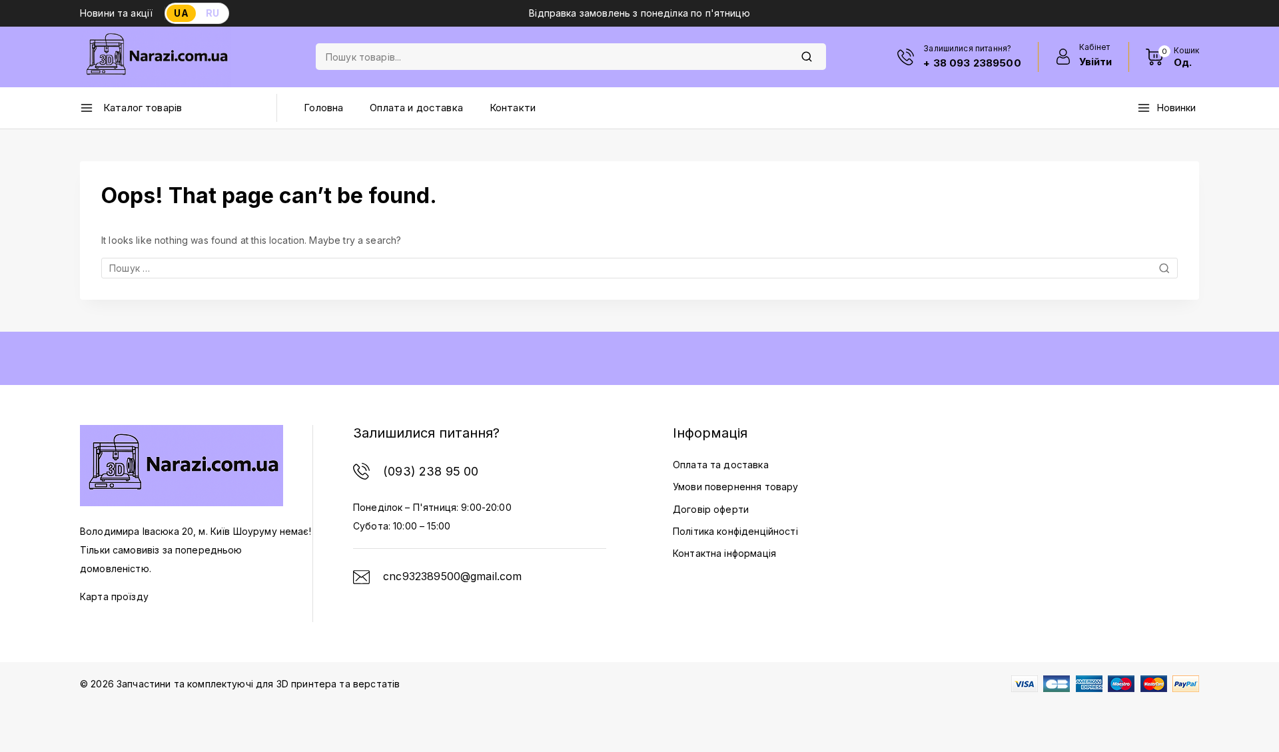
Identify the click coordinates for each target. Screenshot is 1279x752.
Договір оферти (711, 509)
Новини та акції (116, 13)
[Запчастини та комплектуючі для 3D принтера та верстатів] (155, 57)
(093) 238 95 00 (430, 471)
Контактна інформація (724, 553)
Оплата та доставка (721, 464)
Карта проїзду (114, 596)
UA (181, 13)
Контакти (513, 107)
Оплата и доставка (416, 107)
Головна (323, 107)
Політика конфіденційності (735, 531)
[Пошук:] (639, 268)
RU (212, 13)
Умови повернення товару (735, 486)
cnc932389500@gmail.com (452, 576)
